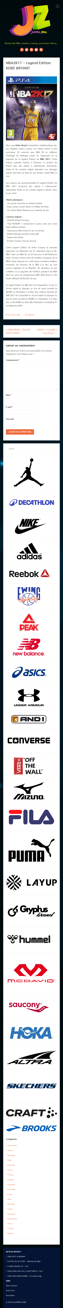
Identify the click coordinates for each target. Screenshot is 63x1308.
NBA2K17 (31, 315)
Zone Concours (11, 1285)
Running (11, 1204)
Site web (10, 419)
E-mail (9, 407)
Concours (11, 1165)
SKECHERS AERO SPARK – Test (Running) (24, 1276)
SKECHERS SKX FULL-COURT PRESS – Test (25, 1271)
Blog (9, 1160)
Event (10, 1170)
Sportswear (12, 1219)
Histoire (11, 1180)
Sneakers (12, 1214)
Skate (10, 1209)
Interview (11, 1184)
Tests (10, 1223)
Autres (10, 1150)
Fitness (11, 1175)
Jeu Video (12, 315)
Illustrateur (10, 1295)
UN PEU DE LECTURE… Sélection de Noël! (24, 1261)
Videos (10, 1233)
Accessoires (12, 1145)
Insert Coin (10, 1290)
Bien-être (11, 1155)
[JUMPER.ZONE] (31, 20)
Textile (10, 1228)
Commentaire (13, 360)
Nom (8, 395)
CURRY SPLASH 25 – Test (18, 1266)
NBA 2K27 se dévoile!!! (16, 1256)
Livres (10, 1194)
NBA (18, 315)
